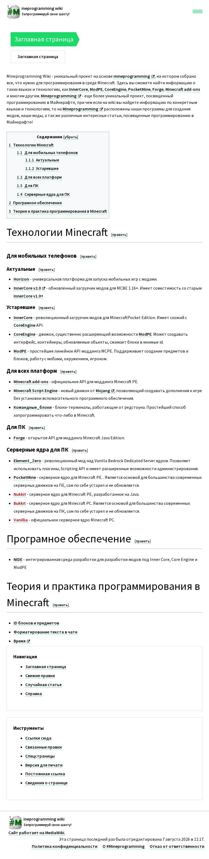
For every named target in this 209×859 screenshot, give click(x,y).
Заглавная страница (45, 666)
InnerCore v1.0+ (28, 296)
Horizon (21, 279)
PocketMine (139, 89)
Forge (158, 89)
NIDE (18, 559)
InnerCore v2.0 (27, 288)
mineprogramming (131, 76)
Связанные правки (43, 747)
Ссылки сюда (38, 738)
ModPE (96, 89)
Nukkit (20, 494)
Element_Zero (27, 460)
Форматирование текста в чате (45, 632)
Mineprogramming (58, 95)
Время (20, 641)
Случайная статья (43, 684)
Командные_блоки (33, 407)
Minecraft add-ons (182, 89)
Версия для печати (44, 765)
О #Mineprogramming (124, 846)
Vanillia (21, 519)
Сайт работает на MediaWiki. (36, 832)
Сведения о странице (46, 782)
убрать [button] (70, 136)
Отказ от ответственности (177, 846)
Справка (33, 693)
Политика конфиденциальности (64, 846)
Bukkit (20, 503)
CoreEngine (115, 89)
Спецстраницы (40, 756)
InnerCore (78, 89)
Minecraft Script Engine (35, 390)
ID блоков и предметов (36, 623)
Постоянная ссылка (45, 773)
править (119, 234)
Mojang (103, 390)
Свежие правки (40, 675)
